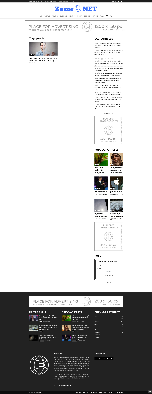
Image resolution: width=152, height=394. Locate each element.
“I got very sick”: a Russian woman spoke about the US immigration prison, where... (108, 99)
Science (96, 321)
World (47, 16)
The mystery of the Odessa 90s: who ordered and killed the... (48, 317)
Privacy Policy (119, 392)
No (100, 268)
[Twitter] (118, 1)
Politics (55, 16)
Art (95, 329)
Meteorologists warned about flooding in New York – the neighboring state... (116, 216)
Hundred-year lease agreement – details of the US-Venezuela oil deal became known (108, 80)
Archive (78, 392)
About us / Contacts (63, 1)
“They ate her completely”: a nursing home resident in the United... (99, 170)
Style (101, 16)
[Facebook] (110, 1)
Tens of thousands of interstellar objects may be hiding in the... (47, 337)
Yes (100, 265)
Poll (88, 392)
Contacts (110, 392)
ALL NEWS (108, 113)
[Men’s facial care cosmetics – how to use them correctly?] (43, 49)
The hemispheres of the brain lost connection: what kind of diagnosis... (80, 327)
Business (63, 16)
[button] (106, 16)
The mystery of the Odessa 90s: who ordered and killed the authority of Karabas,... (107, 45)
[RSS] (116, 1)
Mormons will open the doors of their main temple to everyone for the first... (107, 106)
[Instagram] (113, 1)
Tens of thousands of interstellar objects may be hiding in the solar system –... (108, 63)
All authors (94, 392)
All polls (109, 282)
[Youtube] (121, 1)
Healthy (72, 16)
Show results (109, 275)
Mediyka (38, 392)
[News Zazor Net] (76, 8)
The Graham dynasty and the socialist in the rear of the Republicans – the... (108, 87)
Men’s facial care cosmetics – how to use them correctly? (43, 59)
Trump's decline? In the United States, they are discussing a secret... (79, 337)
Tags (35, 36)
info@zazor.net (66, 385)
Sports (79, 16)
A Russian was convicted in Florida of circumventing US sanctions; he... (48, 327)
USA (41, 16)
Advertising (72, 1)
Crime (95, 16)
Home (30, 36)
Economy (87, 16)
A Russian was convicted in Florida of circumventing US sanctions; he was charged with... (108, 52)
